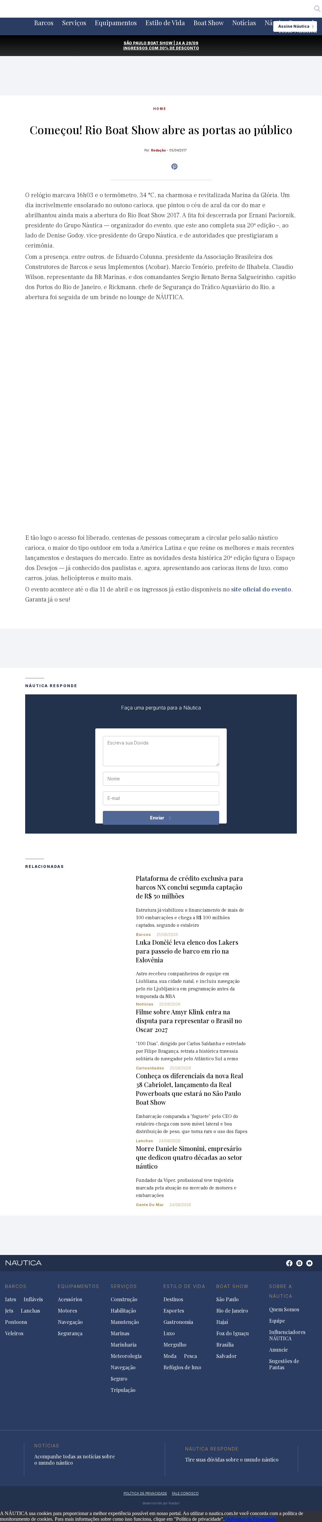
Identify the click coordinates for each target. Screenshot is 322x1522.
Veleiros (14, 1333)
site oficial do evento (261, 589)
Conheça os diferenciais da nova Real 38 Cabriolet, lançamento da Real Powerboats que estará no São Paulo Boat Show (189, 1088)
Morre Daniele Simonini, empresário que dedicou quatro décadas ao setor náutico (189, 1157)
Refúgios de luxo (182, 1367)
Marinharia (123, 1345)
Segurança (70, 1333)
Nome (114, 778)
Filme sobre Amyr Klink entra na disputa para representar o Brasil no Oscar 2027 (189, 1020)
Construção (124, 1299)
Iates (10, 1299)
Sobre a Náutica (280, 1291)
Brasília (225, 1345)
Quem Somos (284, 1309)
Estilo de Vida (165, 22)
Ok (228, 1519)
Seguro (119, 1379)
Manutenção (125, 1322)
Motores (67, 1311)
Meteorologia (126, 1356)
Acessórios (70, 1299)
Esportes (174, 1311)
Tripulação (123, 1390)
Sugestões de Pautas (284, 1364)
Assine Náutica (293, 26)
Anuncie (278, 1350)
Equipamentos (116, 22)
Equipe (277, 1321)
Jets (9, 1311)
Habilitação (123, 1311)
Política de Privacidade (253, 1519)
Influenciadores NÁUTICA (287, 1335)
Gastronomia (178, 1322)
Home (159, 109)
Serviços (74, 22)
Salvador (226, 1356)
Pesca (190, 1356)
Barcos (43, 22)
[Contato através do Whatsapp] (282, 1266)
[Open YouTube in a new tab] (174, 166)
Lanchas (144, 1140)
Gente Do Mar (150, 1204)
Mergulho (175, 1345)
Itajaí (222, 1322)
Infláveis (33, 1299)
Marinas (120, 1333)
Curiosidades (150, 1068)
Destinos (173, 1299)
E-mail (114, 798)
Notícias (244, 22)
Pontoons (16, 1322)
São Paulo (227, 1299)
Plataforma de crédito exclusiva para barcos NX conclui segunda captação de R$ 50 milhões (189, 887)
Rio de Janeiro (232, 1311)
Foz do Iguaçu (232, 1333)
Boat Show (209, 22)
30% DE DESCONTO (179, 48)
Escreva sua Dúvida (128, 742)
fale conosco (185, 1493)
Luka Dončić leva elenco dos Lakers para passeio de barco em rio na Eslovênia (187, 951)
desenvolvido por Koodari (161, 1503)
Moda (170, 1356)
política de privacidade (145, 1493)
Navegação (70, 1322)
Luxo (169, 1333)
